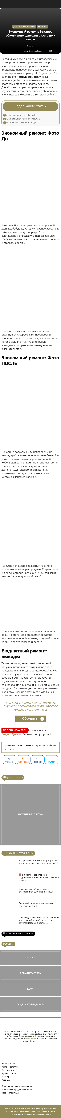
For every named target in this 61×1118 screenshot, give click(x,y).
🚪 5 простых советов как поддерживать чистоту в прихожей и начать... (39, 878)
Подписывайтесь (15, 730)
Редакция (6, 1080)
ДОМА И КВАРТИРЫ (24, 27)
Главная (30, 46)
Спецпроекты (7, 1070)
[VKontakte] (30, 1046)
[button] (57, 4)
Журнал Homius (9, 1073)
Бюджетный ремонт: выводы (20, 123)
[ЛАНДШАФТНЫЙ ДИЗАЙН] (30, 1004)
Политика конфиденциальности (16, 1090)
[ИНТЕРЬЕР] (30, 957)
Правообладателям (10, 1093)
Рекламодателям (9, 1067)
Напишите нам (8, 1064)
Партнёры (6, 1077)
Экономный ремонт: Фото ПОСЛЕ (22, 119)
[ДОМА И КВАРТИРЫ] (30, 973)
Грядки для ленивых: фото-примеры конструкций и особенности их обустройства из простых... (39, 920)
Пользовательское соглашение (16, 1086)
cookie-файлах (31, 1039)
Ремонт (42, 27)
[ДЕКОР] (30, 988)
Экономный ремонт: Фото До (20, 115)
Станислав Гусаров (36, 51)
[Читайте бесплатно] (30, 814)
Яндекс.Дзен (9, 734)
